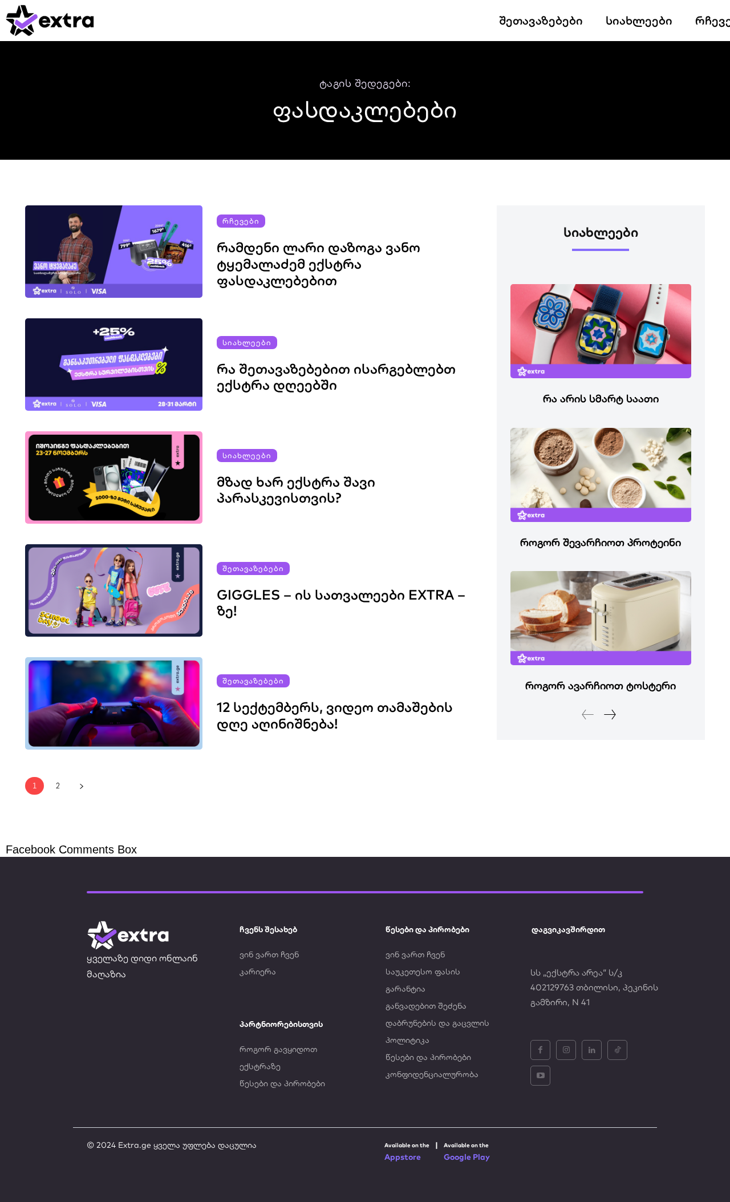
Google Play (467, 1157)
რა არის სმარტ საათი (601, 398)
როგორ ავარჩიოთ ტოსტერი (600, 685)
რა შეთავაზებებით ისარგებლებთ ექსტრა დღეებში (336, 377)
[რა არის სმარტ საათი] (600, 331)
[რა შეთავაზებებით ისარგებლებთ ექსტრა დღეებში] (113, 364)
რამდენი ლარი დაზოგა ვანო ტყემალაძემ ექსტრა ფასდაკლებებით (318, 263)
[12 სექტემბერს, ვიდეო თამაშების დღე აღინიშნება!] (113, 703)
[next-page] (81, 786)
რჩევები (240, 220)
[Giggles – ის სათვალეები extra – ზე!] (113, 590)
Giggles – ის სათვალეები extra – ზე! (341, 603)
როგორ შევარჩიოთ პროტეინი (600, 542)
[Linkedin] (592, 1050)
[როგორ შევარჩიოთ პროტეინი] (600, 475)
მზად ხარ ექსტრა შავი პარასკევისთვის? (296, 490)
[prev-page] (588, 714)
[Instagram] (566, 1050)
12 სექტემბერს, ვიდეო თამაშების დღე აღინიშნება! (335, 715)
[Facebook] (540, 1050)
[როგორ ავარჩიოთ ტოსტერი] (600, 618)
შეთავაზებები (253, 568)
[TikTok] (617, 1050)
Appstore (402, 1157)
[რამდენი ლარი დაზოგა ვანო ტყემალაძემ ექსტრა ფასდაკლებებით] (113, 251)
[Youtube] (540, 1076)
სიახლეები (246, 342)
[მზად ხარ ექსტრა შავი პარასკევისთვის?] (113, 477)
